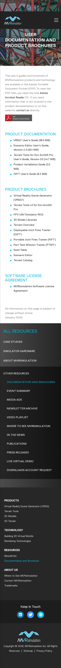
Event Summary (18, 391)
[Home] (13, 19)
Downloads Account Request (29, 470)
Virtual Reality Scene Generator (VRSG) (26, 506)
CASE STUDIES (12, 342)
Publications (17, 444)
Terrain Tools (11, 511)
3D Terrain (10, 521)
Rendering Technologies (17, 541)
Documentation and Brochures (31, 382)
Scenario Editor (23, 255)
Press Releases (18, 452)
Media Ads (14, 400)
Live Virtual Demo (20, 461)
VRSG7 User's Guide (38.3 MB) (32, 140)
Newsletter (10, 556)
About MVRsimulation (20, 360)
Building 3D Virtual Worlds (18, 536)
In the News (16, 435)
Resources (24, 332)
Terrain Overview (24, 225)
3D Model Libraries (25, 220)
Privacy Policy (44, 651)
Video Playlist (17, 417)
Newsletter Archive (22, 408)
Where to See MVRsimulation (20, 576)
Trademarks (11, 586)
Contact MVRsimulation (17, 581)
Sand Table (20, 250)
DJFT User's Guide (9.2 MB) (30, 174)
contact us (22, 110)
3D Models (10, 516)
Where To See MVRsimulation (28, 426)
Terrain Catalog (23, 260)
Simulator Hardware (19, 351)
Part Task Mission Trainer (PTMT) (35, 245)
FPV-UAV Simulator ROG (28, 214)
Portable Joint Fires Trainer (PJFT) (35, 239)
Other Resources (16, 373)
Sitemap (28, 651)
